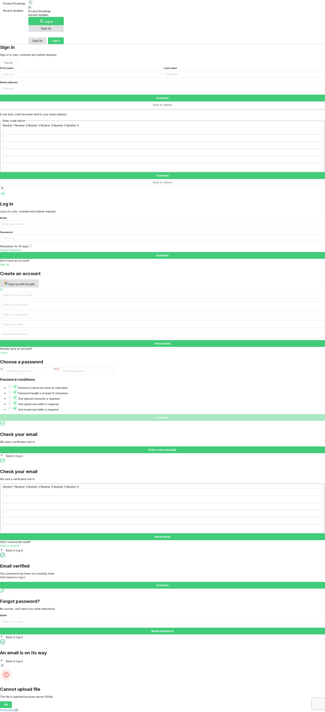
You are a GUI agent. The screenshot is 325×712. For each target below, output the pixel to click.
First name (6, 67)
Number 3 (34, 125)
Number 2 (21, 125)
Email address (9, 82)
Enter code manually (162, 449)
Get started (162, 343)
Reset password (162, 631)
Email (3, 217)
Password (6, 232)
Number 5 (60, 125)
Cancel (8, 62)
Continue (162, 98)
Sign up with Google (21, 284)
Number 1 (8, 125)
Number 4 (47, 125)
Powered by (7, 710)
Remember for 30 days (14, 246)
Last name (170, 67)
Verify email (163, 536)
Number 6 (72, 125)
